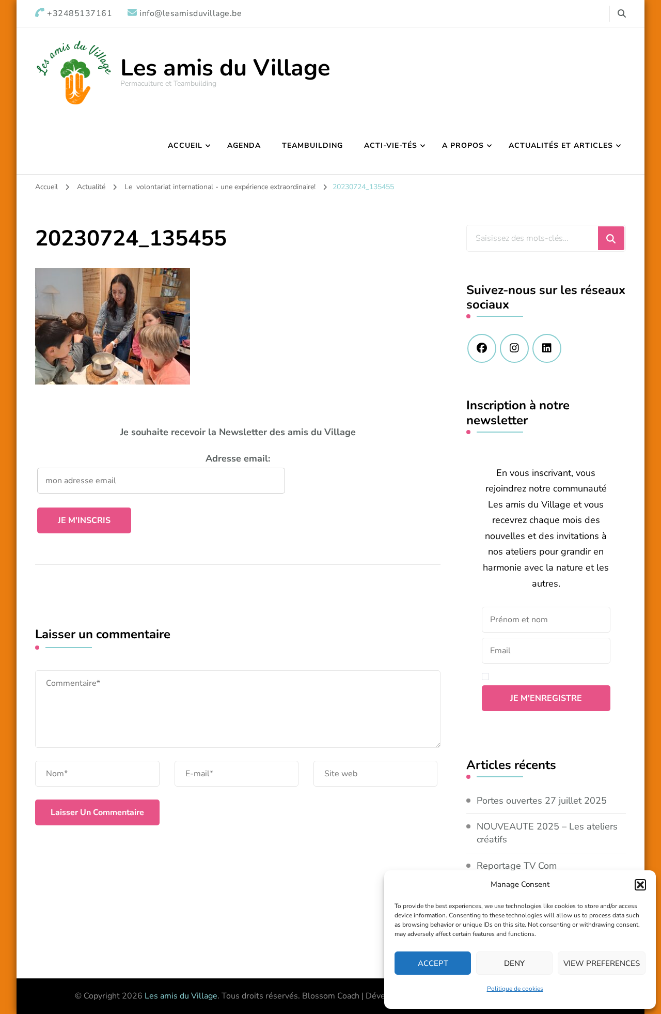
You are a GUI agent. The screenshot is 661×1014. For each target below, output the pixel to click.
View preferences (601, 963)
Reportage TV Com (517, 865)
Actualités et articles (561, 145)
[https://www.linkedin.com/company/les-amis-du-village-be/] (546, 348)
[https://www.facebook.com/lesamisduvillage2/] (481, 348)
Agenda (244, 145)
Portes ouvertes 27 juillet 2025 (542, 800)
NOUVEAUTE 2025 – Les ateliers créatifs (547, 833)
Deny (514, 963)
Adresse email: (238, 458)
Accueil (185, 145)
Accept (433, 963)
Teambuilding (312, 145)
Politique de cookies (515, 989)
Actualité (91, 187)
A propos (463, 145)
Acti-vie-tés (390, 145)
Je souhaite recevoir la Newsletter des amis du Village (238, 432)
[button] (640, 885)
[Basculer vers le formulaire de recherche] (622, 13)
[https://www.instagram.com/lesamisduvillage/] (514, 348)
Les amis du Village (225, 68)
